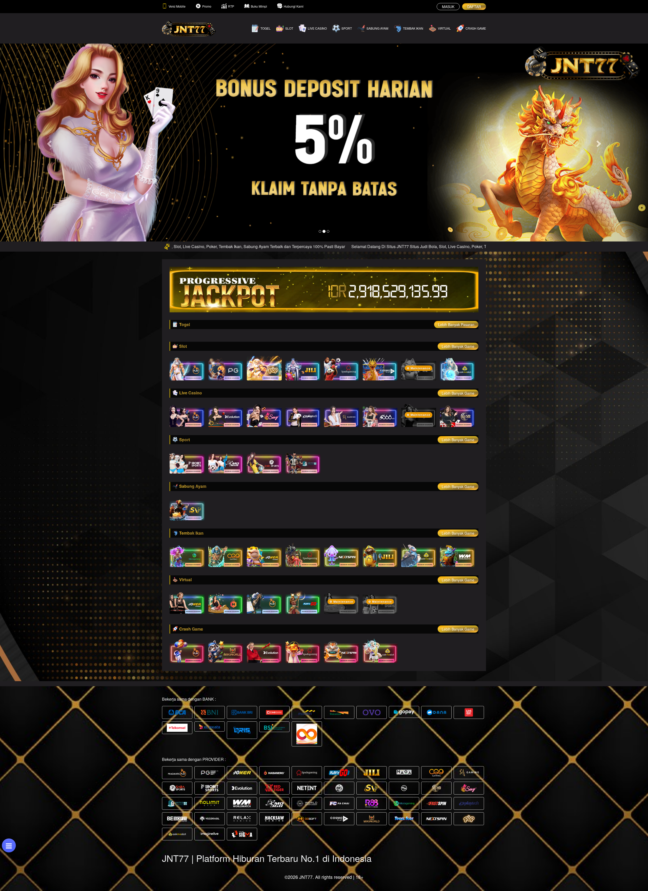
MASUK (448, 6)
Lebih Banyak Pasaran (456, 324)
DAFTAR (474, 6)
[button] (48, 142)
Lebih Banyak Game (458, 346)
